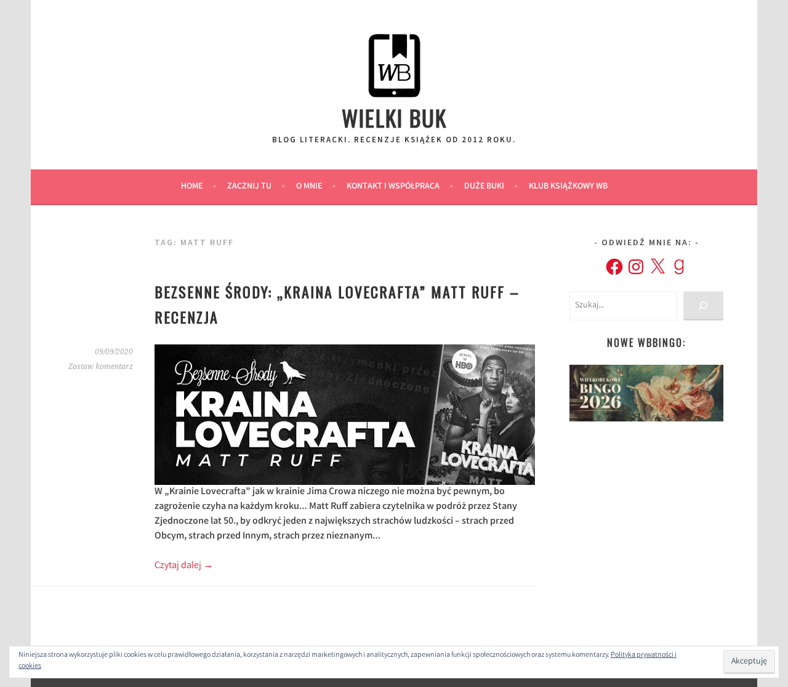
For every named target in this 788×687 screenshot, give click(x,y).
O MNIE (309, 187)
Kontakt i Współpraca (393, 187)
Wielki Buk (394, 117)
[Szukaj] (703, 305)
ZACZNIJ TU (249, 187)
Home (192, 187)
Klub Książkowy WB (568, 187)
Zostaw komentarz (100, 366)
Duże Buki (484, 187)
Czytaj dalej (184, 566)
